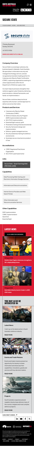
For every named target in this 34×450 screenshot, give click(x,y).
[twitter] (30, 10)
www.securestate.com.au (12, 54)
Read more (8, 335)
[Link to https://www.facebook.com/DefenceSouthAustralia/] (25, 419)
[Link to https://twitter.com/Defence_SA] (29, 419)
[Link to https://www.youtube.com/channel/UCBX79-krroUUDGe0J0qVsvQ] (21, 419)
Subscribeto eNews (16, 10)
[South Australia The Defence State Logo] (9, 4)
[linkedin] (22, 10)
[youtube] (24, 10)
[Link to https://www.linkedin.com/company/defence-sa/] (17, 419)
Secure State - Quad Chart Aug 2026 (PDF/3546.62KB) (15, 165)
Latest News (10, 229)
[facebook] (27, 10)
